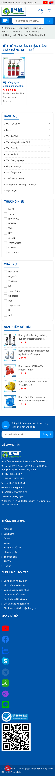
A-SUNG (12, 238)
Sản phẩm (24, 28)
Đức (10, 301)
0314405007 (15, 474)
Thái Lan (12, 281)
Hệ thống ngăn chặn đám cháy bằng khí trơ (24, 35)
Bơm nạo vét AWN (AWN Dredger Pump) (30, 368)
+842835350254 (17, 483)
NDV (10, 233)
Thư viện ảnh (10, 556)
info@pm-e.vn (18, 487)
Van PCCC (38, 28)
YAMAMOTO (14, 243)
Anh (10, 315)
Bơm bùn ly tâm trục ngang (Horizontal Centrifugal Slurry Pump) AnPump (33, 399)
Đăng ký (32, 2)
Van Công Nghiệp (15, 160)
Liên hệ (7, 566)
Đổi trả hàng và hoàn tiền (16, 603)
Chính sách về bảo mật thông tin (20, 608)
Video (7, 543)
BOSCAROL (14, 252)
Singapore (13, 296)
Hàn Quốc (13, 271)
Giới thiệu (8, 529)
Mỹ (9, 286)
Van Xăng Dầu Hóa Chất (18, 142)
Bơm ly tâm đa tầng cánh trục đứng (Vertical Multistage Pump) (33, 337)
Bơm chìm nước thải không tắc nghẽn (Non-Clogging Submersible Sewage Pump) (33, 352)
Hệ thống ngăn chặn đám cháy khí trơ (13, 84)
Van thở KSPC (13, 124)
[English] (51, 2)
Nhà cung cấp (11, 552)
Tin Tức (7, 561)
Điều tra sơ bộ (8, 2)
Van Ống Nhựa (13, 172)
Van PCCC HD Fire (11, 31)
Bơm (8, 130)
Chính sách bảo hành (14, 594)
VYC (10, 228)
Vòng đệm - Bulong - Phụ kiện (21, 184)
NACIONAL (13, 219)
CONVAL (12, 247)
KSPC (11, 209)
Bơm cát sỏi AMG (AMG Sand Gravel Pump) (33, 383)
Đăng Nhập (21, 2)
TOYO (11, 214)
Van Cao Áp (12, 148)
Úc (9, 310)
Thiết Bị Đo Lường (15, 178)
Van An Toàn (12, 136)
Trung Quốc (14, 291)
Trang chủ (10, 28)
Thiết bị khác (30, 31)
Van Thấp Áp (12, 154)
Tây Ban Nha (14, 305)
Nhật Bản (12, 276)
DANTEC (12, 223)
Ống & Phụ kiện (13, 166)
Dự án (7, 538)
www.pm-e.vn (20, 492)
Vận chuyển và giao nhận (16, 590)
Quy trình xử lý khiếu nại (15, 599)
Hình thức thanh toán (14, 585)
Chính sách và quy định (15, 580)
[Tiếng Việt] (45, 2)
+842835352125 (16, 478)
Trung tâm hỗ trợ (12, 547)
